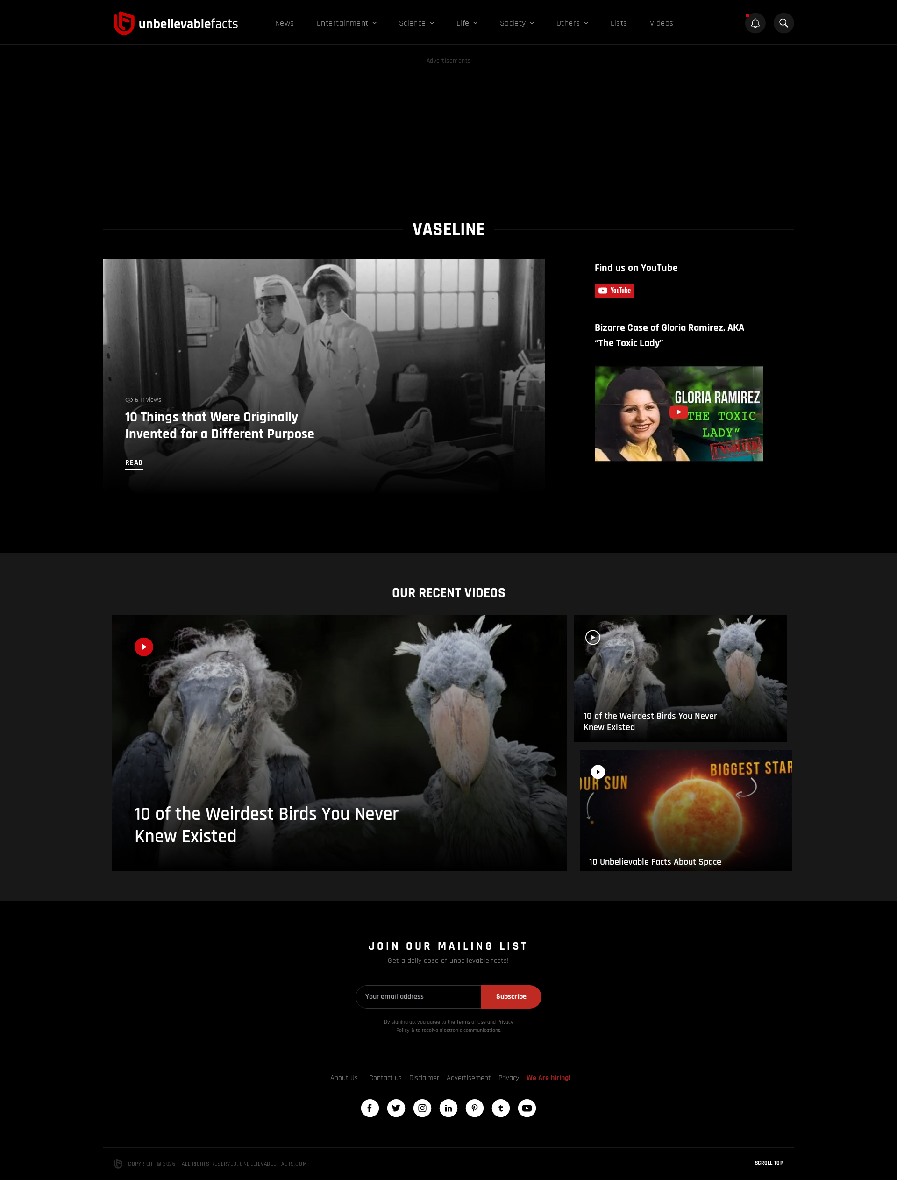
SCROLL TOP (769, 1162)
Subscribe (511, 997)
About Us (344, 1078)
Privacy (508, 1078)
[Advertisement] (448, 131)
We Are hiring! (548, 1078)
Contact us (385, 1078)
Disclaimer (424, 1078)
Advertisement (469, 1078)
